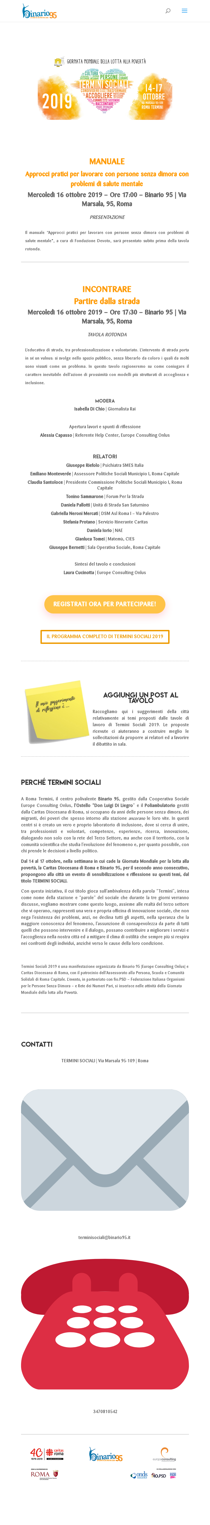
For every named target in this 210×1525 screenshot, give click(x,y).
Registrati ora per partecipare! (105, 604)
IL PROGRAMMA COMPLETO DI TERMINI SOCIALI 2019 (105, 636)
